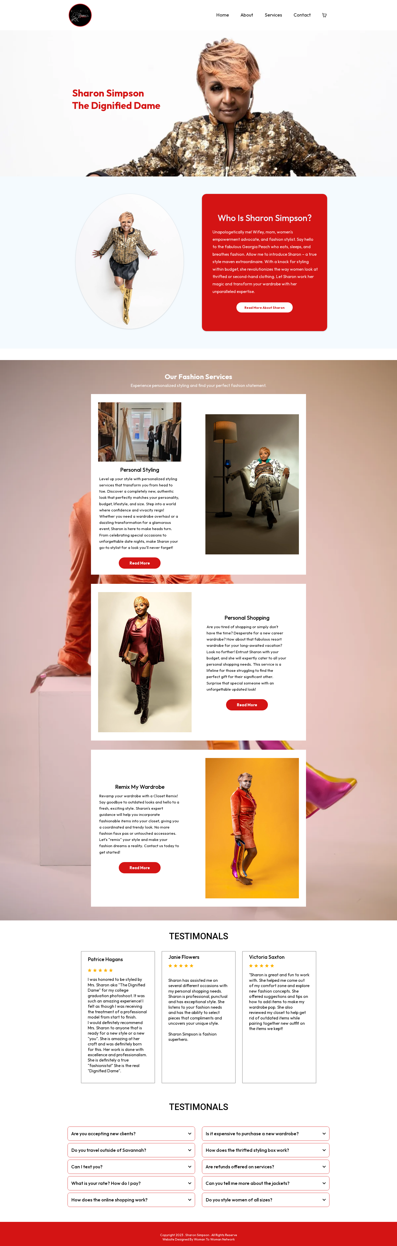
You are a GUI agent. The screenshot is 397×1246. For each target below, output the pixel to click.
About (247, 15)
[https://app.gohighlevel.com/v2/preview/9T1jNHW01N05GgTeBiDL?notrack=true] (80, 15)
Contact (302, 15)
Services (273, 15)
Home (222, 15)
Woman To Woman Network (214, 1239)
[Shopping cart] (324, 15)
